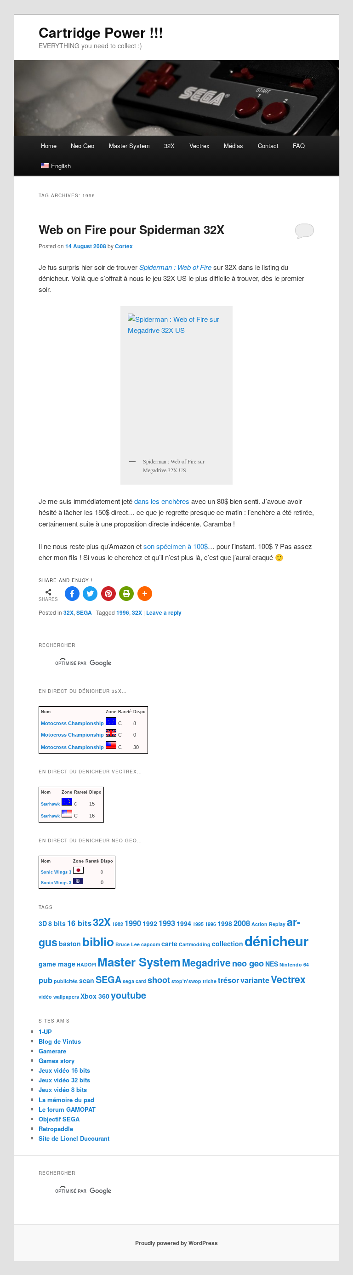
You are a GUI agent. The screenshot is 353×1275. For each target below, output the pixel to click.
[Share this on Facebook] (72, 593)
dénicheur (276, 940)
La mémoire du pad (66, 1099)
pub (45, 979)
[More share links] (144, 593)
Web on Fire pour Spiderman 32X (131, 229)
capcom (150, 944)
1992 (149, 923)
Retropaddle (56, 1128)
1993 (167, 922)
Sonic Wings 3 (56, 872)
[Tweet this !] (90, 593)
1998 (224, 923)
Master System (129, 145)
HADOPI (86, 964)
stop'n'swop (186, 981)
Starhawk (50, 804)
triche (209, 981)
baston (70, 943)
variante (254, 979)
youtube (128, 994)
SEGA (84, 612)
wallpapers (66, 996)
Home (49, 145)
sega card (134, 981)
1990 (133, 922)
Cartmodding (195, 944)
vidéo (45, 996)
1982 (117, 924)
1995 (198, 924)
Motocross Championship (72, 723)
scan (86, 980)
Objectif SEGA (59, 1119)
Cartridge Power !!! (101, 32)
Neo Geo (82, 145)
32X (169, 145)
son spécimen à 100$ (175, 546)
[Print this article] (126, 593)
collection (227, 943)
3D (43, 923)
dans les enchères (161, 501)
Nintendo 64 (294, 964)
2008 (241, 922)
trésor (228, 979)
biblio (98, 941)
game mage (57, 963)
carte (169, 943)
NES (271, 963)
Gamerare (52, 1050)
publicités (66, 981)
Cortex (124, 246)
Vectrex (199, 145)
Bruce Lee (127, 944)
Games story (56, 1060)
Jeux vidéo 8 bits (63, 1089)
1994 (183, 923)
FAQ (299, 145)
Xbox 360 (94, 996)
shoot (159, 979)
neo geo (248, 963)
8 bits (57, 923)
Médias (233, 145)
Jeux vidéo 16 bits (64, 1070)
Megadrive (206, 962)
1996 (122, 612)
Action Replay (268, 924)
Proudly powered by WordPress (176, 1243)
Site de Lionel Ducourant (74, 1138)
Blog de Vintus (60, 1041)
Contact (268, 145)
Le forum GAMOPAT (67, 1109)
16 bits (79, 922)
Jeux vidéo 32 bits (64, 1079)
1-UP (45, 1031)
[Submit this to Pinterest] (108, 593)
